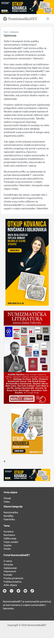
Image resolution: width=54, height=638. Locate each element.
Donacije (8, 564)
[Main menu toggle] (48, 18)
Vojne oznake (11, 541)
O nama (8, 561)
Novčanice (9, 535)
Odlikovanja (10, 538)
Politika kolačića (12, 581)
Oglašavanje (10, 568)
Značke (8, 545)
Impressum (10, 571)
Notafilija (8, 515)
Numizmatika (11, 512)
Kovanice (9, 531)
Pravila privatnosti (13, 578)
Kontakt (8, 574)
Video (7, 501)
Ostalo (7, 548)
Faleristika (9, 519)
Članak (7, 498)
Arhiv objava (10, 585)
